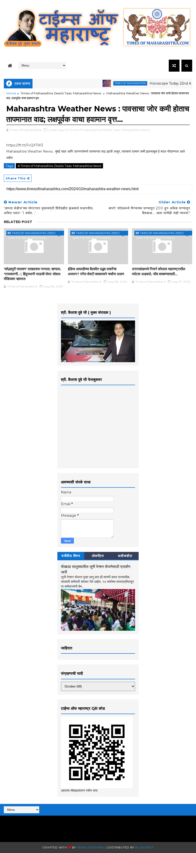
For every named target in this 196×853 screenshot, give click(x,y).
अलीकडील (125, 556)
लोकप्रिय (98, 556)
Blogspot (144, 847)
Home (11, 93)
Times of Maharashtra (120, 83)
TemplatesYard (91, 847)
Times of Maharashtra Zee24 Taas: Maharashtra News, (109, 130)
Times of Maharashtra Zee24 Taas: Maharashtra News (61, 93)
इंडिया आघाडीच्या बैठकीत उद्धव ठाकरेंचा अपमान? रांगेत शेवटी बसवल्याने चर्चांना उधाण (96, 271)
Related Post (18, 222)
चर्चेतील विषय (70, 556)
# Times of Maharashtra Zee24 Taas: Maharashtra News (59, 166)
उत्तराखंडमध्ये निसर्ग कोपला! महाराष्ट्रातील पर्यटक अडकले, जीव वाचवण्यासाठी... (158, 271)
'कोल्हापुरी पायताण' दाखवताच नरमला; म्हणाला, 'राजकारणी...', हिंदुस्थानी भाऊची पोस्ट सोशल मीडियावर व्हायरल (32, 274)
